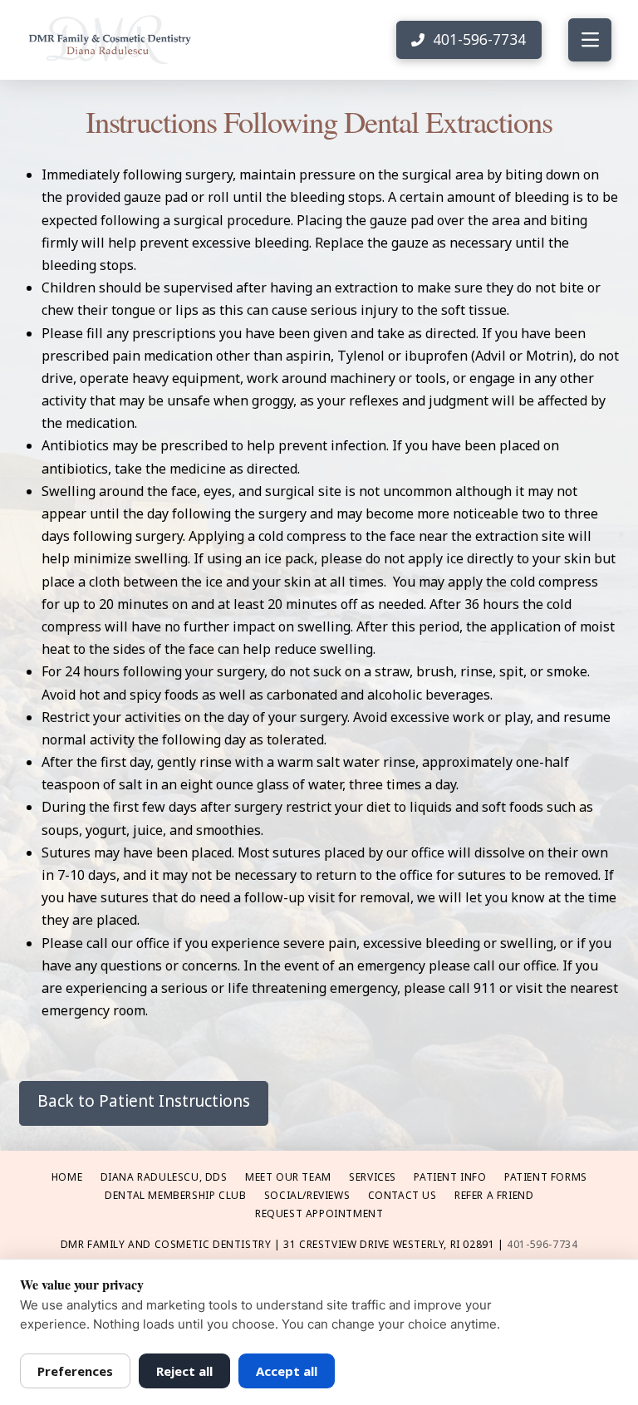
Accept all (286, 1371)
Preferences (75, 1371)
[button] (589, 39)
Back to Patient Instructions (143, 1101)
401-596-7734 (542, 1244)
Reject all (184, 1371)
